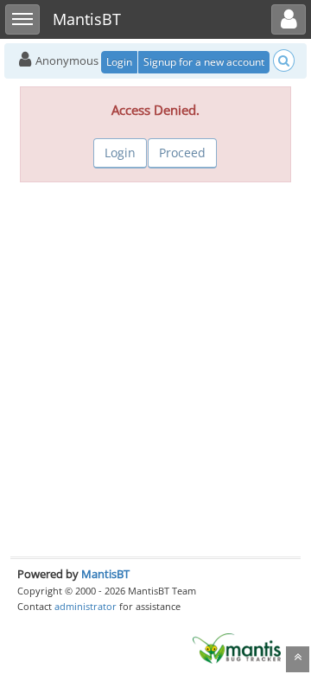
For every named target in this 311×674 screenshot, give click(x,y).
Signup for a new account (203, 61)
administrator (85, 606)
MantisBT (105, 574)
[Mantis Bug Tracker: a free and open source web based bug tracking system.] (237, 647)
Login (119, 61)
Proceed (182, 152)
